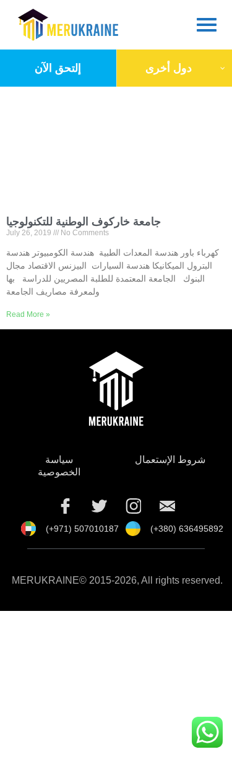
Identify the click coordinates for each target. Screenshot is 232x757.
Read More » (28, 314)
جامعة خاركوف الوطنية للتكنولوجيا (83, 221)
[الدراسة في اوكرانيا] (167, 505)
